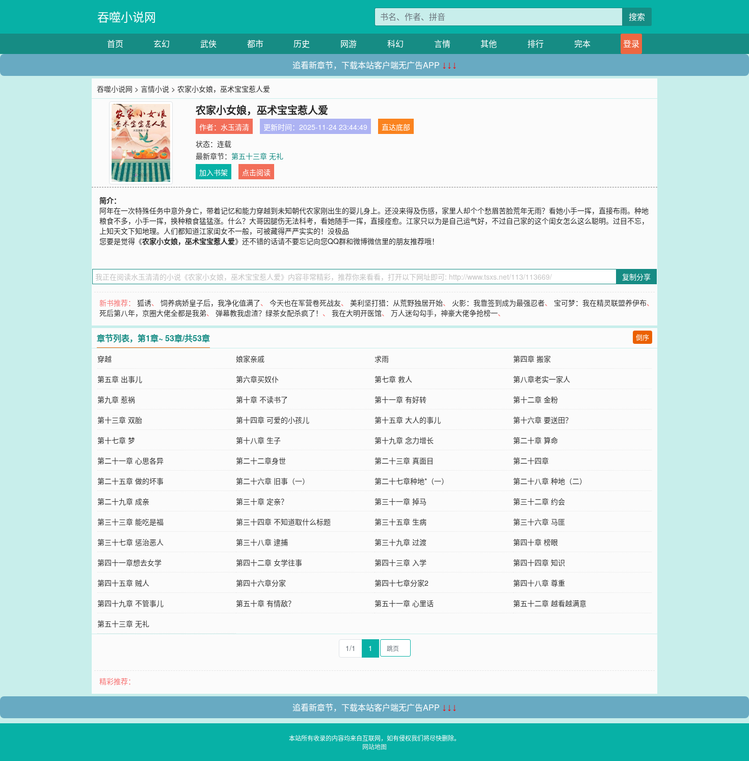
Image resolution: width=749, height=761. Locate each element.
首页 (115, 43)
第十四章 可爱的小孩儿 (272, 420)
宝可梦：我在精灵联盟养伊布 (600, 302)
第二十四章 (531, 460)
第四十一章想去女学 (129, 562)
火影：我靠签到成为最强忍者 (498, 302)
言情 (442, 43)
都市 (255, 43)
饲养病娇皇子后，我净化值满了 (210, 302)
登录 (631, 43)
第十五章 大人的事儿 (407, 420)
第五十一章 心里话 (404, 603)
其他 (488, 43)
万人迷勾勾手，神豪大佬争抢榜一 (444, 313)
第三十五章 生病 (400, 522)
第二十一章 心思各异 (130, 460)
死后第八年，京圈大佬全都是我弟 (152, 313)
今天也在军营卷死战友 (305, 302)
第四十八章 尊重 (539, 583)
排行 (535, 43)
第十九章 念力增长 (404, 440)
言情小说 (155, 89)
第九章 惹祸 (116, 399)
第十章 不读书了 (262, 399)
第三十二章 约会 (539, 501)
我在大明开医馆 (357, 313)
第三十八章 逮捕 (262, 542)
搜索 (637, 16)
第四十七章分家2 (401, 583)
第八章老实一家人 (541, 379)
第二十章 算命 (535, 440)
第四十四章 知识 (539, 562)
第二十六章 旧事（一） (272, 481)
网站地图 (374, 746)
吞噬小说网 (126, 16)
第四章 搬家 (532, 359)
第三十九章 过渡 (400, 542)
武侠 (208, 43)
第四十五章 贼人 (123, 583)
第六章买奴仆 (257, 379)
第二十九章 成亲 (123, 501)
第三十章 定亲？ (262, 501)
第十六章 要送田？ (542, 420)
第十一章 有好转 (400, 399)
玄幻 (161, 43)
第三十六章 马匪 (539, 522)
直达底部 (396, 127)
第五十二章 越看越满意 (549, 603)
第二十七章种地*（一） (411, 481)
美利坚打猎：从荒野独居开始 (396, 302)
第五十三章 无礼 (257, 156)
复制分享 (636, 276)
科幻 (395, 43)
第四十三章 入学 (400, 562)
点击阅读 (256, 172)
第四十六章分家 (261, 583)
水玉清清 (235, 127)
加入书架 (213, 172)
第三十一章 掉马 (400, 501)
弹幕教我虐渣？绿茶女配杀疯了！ (269, 313)
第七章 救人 (393, 379)
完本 (582, 43)
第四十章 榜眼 (535, 542)
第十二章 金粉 (535, 399)
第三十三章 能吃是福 (130, 522)
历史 (301, 43)
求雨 (381, 359)
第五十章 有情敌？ (265, 603)
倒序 (642, 337)
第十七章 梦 (116, 440)
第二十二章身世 (261, 460)
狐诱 (144, 302)
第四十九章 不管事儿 (130, 603)
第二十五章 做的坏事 (130, 481)
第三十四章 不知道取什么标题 (283, 522)
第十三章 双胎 (119, 420)
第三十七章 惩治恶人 (130, 542)
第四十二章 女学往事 (269, 562)
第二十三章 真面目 (404, 460)
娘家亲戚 (250, 359)
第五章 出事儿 (119, 379)
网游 (348, 43)
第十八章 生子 (258, 440)
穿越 (104, 359)
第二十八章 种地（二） (549, 481)
